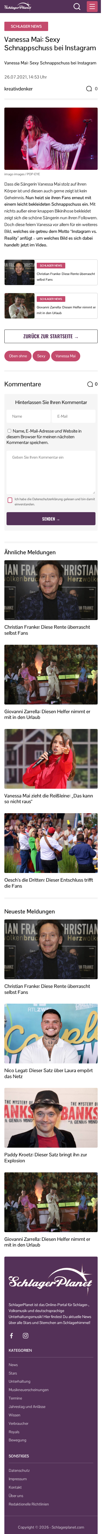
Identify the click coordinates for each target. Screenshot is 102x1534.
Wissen (14, 1415)
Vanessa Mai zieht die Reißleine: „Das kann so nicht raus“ (48, 798)
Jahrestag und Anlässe (27, 1406)
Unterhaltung (19, 1381)
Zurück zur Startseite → (51, 336)
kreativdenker (18, 89)
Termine (15, 1398)
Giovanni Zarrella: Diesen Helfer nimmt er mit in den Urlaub (47, 714)
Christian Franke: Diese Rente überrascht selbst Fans (47, 630)
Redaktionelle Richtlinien (29, 1504)
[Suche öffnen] (77, 6)
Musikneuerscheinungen (29, 1389)
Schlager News (26, 26)
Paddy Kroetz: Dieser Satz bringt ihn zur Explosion (45, 1157)
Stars (13, 1373)
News (13, 1364)
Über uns (16, 1495)
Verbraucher (18, 1423)
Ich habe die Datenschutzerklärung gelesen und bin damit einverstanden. (55, 501)
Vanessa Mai (66, 355)
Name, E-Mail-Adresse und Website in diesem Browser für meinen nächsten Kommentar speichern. (44, 436)
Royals (14, 1431)
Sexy (41, 355)
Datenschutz (19, 1470)
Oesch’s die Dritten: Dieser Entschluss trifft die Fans (48, 883)
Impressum (18, 1478)
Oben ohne (18, 355)
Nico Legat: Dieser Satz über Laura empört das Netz (48, 1073)
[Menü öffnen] (92, 6)
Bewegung (17, 1440)
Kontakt (15, 1487)
